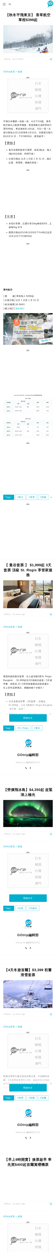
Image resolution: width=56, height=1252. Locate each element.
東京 (21, 497)
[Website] (26, 768)
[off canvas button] (4, 4)
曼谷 (38, 728)
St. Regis (24, 728)
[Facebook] (30, 768)
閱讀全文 (28, 718)
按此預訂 (20, 308)
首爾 (44, 1098)
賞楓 (44, 497)
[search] (10, 4)
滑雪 (32, 497)
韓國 (32, 1098)
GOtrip (7, 59)
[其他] (51, 60)
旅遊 (20, 71)
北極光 (33, 908)
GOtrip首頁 (9, 71)
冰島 (21, 908)
